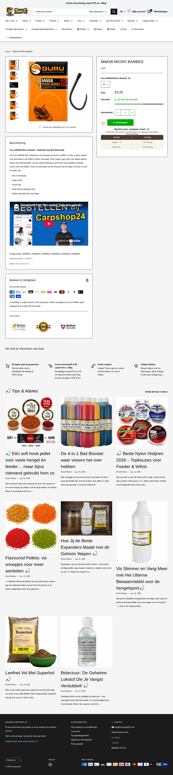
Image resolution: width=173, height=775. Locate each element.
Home (7, 52)
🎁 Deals (111, 29)
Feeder (39, 21)
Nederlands (11, 760)
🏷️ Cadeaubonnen (13, 37)
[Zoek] (114, 12)
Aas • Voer (10, 21)
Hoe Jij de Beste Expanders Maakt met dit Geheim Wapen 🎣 (85, 547)
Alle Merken (67, 29)
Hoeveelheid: (107, 112)
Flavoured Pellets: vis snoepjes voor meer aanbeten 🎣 (26, 564)
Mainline (131, 21)
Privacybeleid (77, 744)
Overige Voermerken (14, 29)
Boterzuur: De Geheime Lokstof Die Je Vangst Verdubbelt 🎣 (84, 679)
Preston (52, 21)
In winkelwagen (120, 122)
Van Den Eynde (113, 21)
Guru (79, 21)
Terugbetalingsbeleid (80, 735)
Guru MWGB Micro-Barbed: (115, 78)
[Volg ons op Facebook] (50, 764)
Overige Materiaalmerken (42, 29)
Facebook (116, 737)
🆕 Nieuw (98, 29)
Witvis (25, 21)
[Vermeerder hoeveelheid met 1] (132, 112)
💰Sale (123, 29)
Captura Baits (148, 21)
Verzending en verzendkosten (84, 727)
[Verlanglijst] (129, 11)
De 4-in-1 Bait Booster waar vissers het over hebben (82, 460)
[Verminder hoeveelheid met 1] (118, 112)
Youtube (115, 742)
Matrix (67, 21)
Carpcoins (75, 731)
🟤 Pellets (81, 29)
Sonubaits (93, 21)
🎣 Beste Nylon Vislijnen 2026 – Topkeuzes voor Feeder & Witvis (139, 460)
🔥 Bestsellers (137, 29)
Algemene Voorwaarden (81, 740)
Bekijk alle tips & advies (156, 392)
